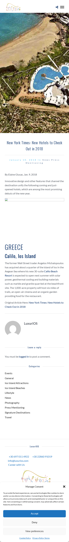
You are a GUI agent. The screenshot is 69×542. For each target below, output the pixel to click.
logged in (24, 356)
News (46, 160)
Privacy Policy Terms (41, 538)
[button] (64, 486)
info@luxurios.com (18, 460)
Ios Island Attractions (17, 382)
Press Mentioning (14, 407)
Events (8, 373)
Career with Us (16, 464)
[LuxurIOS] (34, 478)
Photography (12, 402)
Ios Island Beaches (15, 387)
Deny (34, 522)
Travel (8, 417)
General (9, 378)
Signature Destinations (17, 412)
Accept (34, 513)
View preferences (34, 531)
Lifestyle (9, 392)
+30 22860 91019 (42, 456)
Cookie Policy (25, 538)
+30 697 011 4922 (19, 456)
